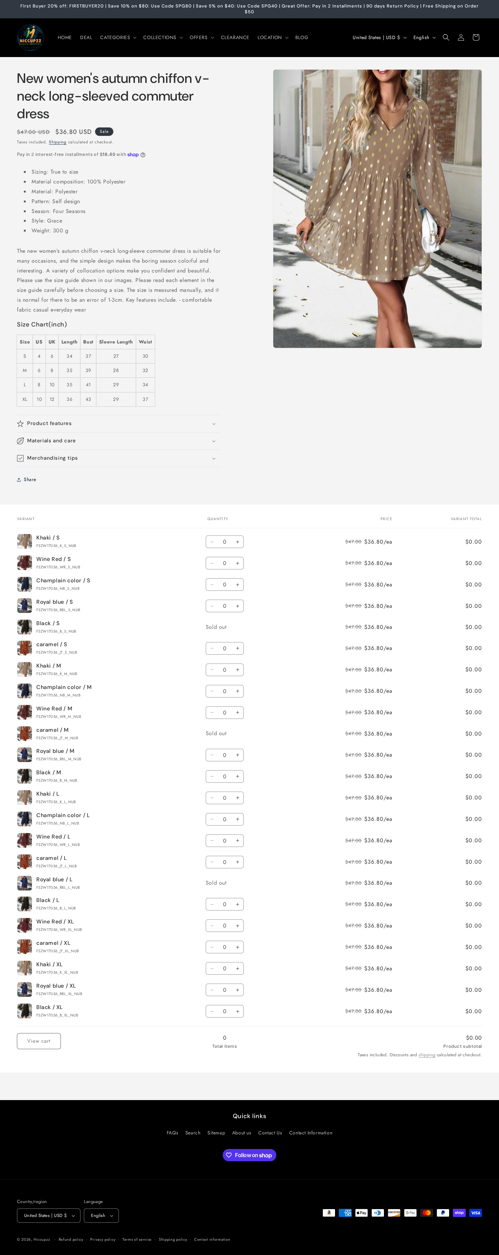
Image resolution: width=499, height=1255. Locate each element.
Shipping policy (173, 1239)
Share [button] (30, 479)
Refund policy (71, 1239)
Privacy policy (102, 1239)
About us (242, 1132)
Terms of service (137, 1239)
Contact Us (270, 1132)
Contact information (212, 1239)
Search (193, 1132)
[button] (117, 37)
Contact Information (310, 1132)
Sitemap (216, 1132)
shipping (427, 1054)
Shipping (58, 142)
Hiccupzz (42, 1239)
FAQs (172, 1132)
